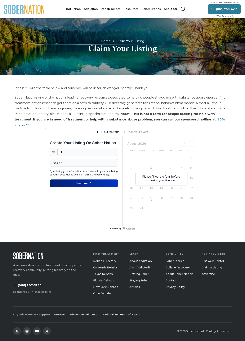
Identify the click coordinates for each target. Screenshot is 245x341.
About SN (170, 9)
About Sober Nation (179, 274)
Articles (134, 287)
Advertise (208, 274)
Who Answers (224, 16)
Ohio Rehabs (102, 293)
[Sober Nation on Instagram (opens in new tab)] (27, 331)
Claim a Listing (212, 267)
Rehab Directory (104, 261)
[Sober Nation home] (24, 9)
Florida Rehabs (103, 280)
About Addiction (140, 261)
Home (106, 41)
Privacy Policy (175, 287)
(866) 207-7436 (30, 285)
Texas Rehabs (103, 274)
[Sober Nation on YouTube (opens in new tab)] (37, 331)
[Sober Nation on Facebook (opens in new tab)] (17, 331)
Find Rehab (73, 9)
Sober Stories (151, 9)
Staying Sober (139, 280)
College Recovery (178, 267)
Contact (171, 280)
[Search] (183, 9)
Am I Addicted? (139, 267)
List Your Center (213, 261)
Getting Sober (139, 274)
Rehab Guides (111, 9)
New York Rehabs (105, 287)
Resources (131, 9)
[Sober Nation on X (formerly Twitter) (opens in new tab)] (47, 331)
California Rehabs (105, 267)
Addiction (91, 9)
